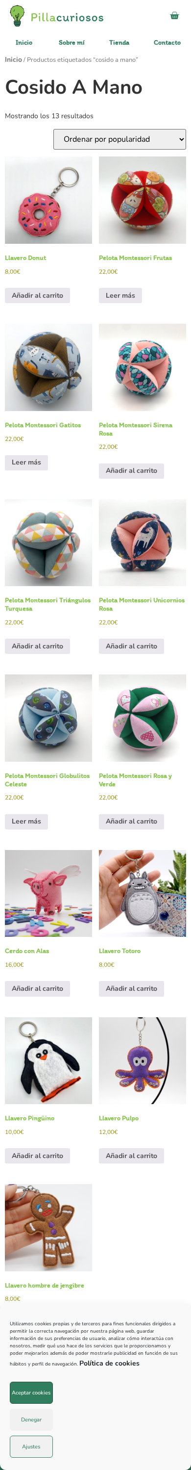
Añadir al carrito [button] (37, 295)
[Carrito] (174, 15)
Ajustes (31, 1446)
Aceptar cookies (31, 1392)
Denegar (31, 1419)
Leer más (120, 295)
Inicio (13, 59)
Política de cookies (109, 1363)
